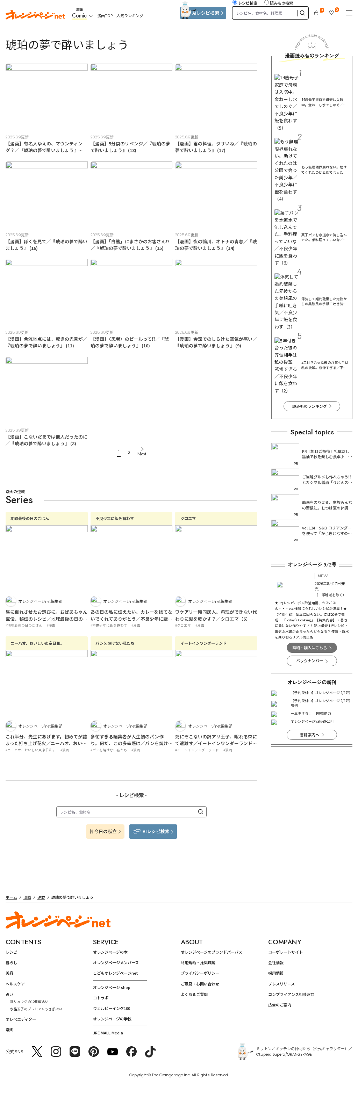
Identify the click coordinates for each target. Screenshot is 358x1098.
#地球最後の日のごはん (24, 625)
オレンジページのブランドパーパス (211, 952)
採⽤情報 (276, 973)
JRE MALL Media (108, 1032)
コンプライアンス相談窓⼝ (291, 994)
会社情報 (276, 962)
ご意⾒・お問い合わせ (200, 984)
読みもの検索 (281, 3)
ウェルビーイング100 (111, 1008)
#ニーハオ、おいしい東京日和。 (31, 749)
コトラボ (100, 998)
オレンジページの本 (110, 952)
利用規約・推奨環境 (198, 962)
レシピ (11, 952)
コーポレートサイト (285, 952)
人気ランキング (129, 15)
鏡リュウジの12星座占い (29, 1001)
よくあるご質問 (194, 994)
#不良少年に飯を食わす (109, 625)
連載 (41, 897)
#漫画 (51, 625)
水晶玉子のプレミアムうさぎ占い (36, 1008)
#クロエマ (183, 625)
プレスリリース (281, 984)
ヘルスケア (15, 984)
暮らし (11, 962)
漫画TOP (105, 15)
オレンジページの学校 (112, 1018)
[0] (316, 12)
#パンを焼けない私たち (109, 749)
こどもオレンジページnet (115, 973)
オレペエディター (21, 1019)
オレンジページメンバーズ (116, 962)
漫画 (27, 897)
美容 (9, 973)
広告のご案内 (279, 1004)
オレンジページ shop (111, 987)
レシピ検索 (247, 3)
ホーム (11, 897)
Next (141, 453)
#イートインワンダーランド (197, 749)
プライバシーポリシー (200, 973)
